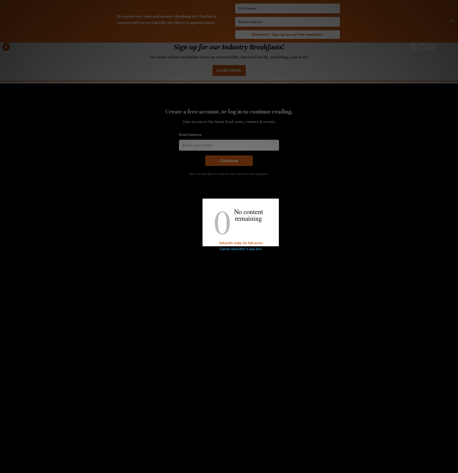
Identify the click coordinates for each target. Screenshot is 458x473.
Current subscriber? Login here (241, 249)
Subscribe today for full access (240, 242)
